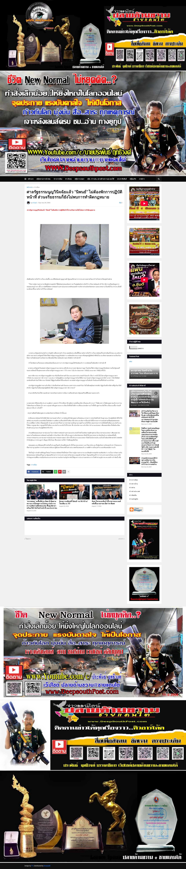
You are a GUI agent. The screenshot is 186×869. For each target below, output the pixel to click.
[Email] (64, 472)
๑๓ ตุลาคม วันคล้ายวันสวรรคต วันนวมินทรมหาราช (144, 372)
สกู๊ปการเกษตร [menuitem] (79, 179)
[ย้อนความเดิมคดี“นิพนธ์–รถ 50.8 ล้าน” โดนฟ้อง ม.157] (74, 491)
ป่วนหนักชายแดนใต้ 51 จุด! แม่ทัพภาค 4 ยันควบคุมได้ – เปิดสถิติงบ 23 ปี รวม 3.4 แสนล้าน (149, 461)
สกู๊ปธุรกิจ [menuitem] (133, 179)
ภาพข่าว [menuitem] (142, 179)
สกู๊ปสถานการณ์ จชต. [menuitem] (43, 179)
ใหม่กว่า (28, 539)
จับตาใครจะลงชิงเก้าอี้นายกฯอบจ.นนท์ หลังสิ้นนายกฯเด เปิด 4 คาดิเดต (106, 502)
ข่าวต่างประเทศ (134, 491)
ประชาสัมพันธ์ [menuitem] (122, 179)
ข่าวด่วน (132, 487)
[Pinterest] (60, 472)
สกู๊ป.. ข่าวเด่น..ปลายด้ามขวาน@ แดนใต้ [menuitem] (100, 179)
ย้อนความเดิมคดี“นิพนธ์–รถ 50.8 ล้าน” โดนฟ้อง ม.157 (73, 502)
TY (32, 866)
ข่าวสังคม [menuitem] (68, 179)
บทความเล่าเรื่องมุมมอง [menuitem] (37, 184)
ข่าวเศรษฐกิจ (133, 499)
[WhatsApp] (55, 472)
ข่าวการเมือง (133, 480)
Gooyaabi (47, 866)
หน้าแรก (29, 187)
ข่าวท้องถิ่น (133, 495)
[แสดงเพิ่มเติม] (68, 472)
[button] (26, 179)
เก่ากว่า (121, 539)
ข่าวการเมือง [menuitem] (58, 179)
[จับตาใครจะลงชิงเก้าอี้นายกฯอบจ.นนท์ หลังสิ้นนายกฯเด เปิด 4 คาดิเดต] (107, 491)
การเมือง (37, 187)
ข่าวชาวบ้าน (133, 484)
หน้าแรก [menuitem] (30, 179)
